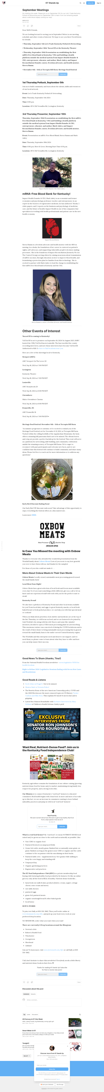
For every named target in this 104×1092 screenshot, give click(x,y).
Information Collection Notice (51, 1074)
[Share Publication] (84, 3)
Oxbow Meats (44, 561)
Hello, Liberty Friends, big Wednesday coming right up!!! (38, 1021)
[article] (52, 1022)
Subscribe (91, 3)
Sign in (99, 3)
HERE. (34, 515)
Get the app (60, 1084)
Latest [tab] (28, 1014)
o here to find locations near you (50, 348)
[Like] (24, 25)
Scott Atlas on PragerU (34, 684)
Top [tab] (24, 1014)
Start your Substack (47, 1084)
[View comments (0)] (28, 25)
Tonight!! (25, 1043)
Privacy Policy (64, 1074)
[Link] (20, 82)
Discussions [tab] (35, 1014)
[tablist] (29, 994)
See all (26, 1056)
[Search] (80, 3)
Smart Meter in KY (29, 1031)
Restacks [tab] (33, 994)
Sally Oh (31, 1023)
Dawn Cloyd (25, 20)
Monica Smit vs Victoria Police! (37, 687)
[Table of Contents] (2, 546)
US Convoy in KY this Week (32, 1019)
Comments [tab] (26, 994)
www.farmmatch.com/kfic (32, 914)
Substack (44, 1088)
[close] (67, 1046)
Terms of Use (60, 1073)
